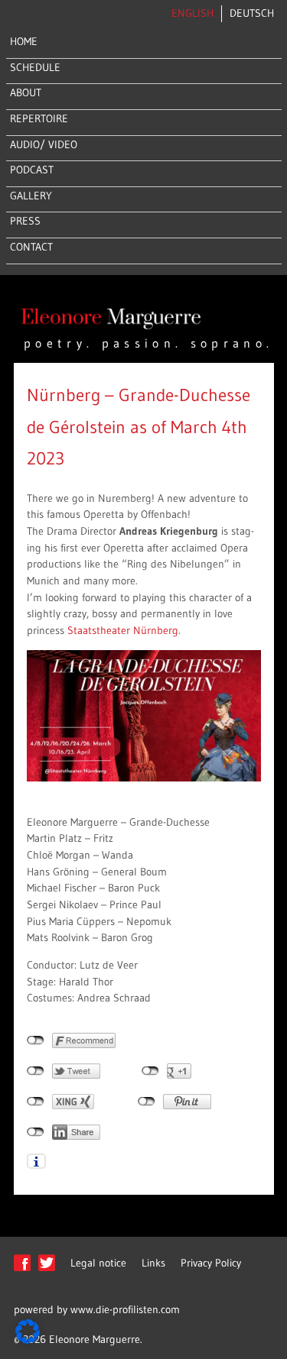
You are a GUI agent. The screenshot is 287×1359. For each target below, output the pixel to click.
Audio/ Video (43, 144)
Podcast (32, 169)
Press (25, 221)
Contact (31, 247)
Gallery (31, 195)
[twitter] (46, 1270)
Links (153, 1263)
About (25, 92)
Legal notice (98, 1263)
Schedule (35, 67)
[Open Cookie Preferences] (27, 1340)
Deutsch (252, 13)
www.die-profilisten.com (125, 1309)
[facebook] (22, 1270)
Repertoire (39, 118)
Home (24, 41)
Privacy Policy (211, 1263)
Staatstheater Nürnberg (122, 630)
